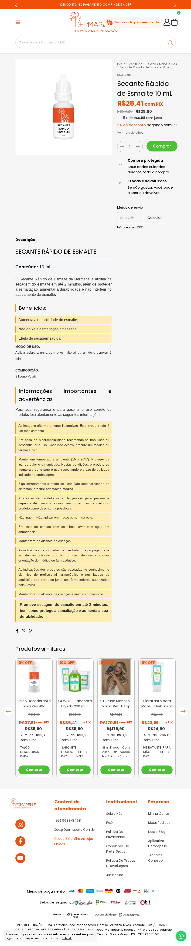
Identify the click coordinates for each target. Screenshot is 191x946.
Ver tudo (136, 64)
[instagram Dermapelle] (20, 824)
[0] (174, 22)
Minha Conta (158, 813)
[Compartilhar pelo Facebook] (17, 631)
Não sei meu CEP (130, 227)
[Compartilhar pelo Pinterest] (30, 631)
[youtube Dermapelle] (20, 858)
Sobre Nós (114, 813)
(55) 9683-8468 (67, 820)
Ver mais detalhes (130, 132)
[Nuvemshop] (70, 917)
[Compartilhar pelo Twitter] (24, 631)
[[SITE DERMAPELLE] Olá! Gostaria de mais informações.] (181, 936)
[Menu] (17, 22)
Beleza (151, 64)
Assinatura (114, 875)
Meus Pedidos (159, 822)
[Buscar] (170, 42)
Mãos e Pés (168, 64)
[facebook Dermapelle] (20, 841)
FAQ (109, 822)
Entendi (67, 938)
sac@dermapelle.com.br (74, 829)
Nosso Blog (156, 831)
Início (121, 64)
